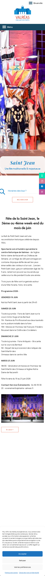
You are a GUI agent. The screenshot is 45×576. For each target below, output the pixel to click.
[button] (9, 429)
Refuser (22, 560)
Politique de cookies (11, 573)
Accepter (22, 554)
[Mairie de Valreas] (23, 13)
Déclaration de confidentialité (29, 573)
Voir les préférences (22, 567)
